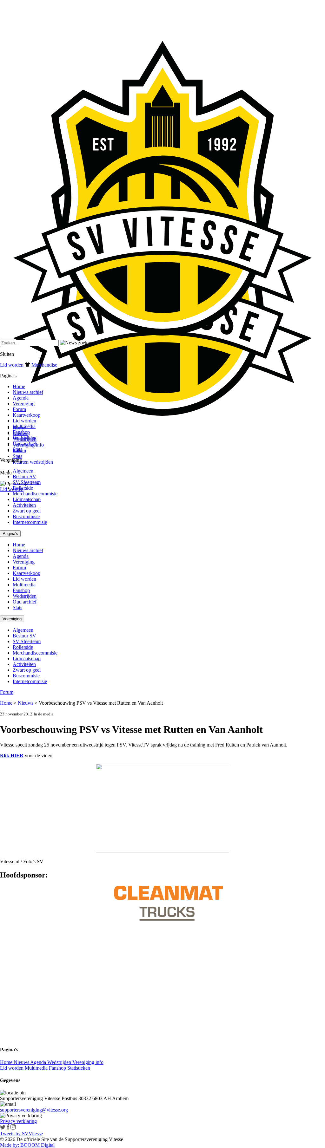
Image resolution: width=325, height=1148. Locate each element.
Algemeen (23, 470)
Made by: (9, 1145)
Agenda (21, 398)
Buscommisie (26, 516)
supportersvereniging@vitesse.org (34, 1109)
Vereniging (24, 403)
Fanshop (21, 432)
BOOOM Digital (37, 1145)
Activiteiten (24, 505)
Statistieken (78, 1068)
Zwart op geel (27, 510)
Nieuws (25, 703)
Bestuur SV (24, 476)
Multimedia (24, 426)
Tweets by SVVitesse (21, 1133)
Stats (17, 456)
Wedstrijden (24, 437)
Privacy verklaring (18, 1121)
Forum (19, 409)
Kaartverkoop (26, 415)
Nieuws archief (28, 392)
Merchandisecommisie (35, 493)
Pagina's (10, 533)
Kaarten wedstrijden (33, 462)
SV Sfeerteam (27, 482)
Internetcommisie (30, 522)
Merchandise (43, 365)
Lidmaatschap (27, 499)
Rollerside (23, 488)
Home (19, 386)
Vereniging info (87, 1062)
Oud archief (24, 443)
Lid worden (11, 489)
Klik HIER (11, 755)
